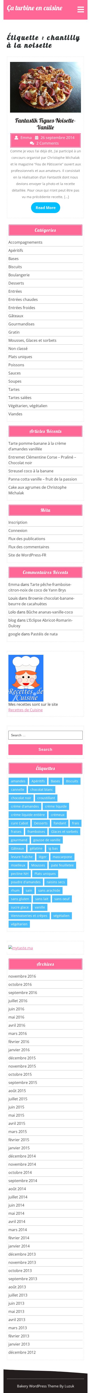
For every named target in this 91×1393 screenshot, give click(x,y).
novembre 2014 (22, 1164)
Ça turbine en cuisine (34, 7)
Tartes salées (20, 397)
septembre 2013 (22, 1278)
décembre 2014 (22, 1156)
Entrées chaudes (23, 299)
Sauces (14, 373)
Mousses (38, 865)
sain (29, 890)
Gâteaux (15, 315)
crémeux (57, 814)
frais (75, 823)
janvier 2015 (19, 1148)
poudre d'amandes (26, 882)
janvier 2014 (19, 1246)
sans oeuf (62, 899)
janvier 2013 (19, 1344)
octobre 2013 (20, 1270)
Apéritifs (15, 250)
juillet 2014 (17, 1197)
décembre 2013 (22, 1254)
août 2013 (17, 1287)
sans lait (41, 899)
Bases (13, 258)
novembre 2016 (22, 976)
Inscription (17, 522)
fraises (16, 831)
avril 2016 (16, 1025)
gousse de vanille (46, 840)
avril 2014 (16, 1221)
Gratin (14, 332)
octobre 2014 (20, 1172)
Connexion (17, 530)
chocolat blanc (41, 789)
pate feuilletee (62, 865)
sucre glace (20, 907)
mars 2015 (17, 1131)
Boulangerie (19, 275)
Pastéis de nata (44, 634)
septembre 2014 (22, 1180)
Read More (46, 207)
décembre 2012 (22, 1352)
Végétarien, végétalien (27, 405)
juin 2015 (16, 1107)
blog (12, 620)
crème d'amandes (25, 806)
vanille (40, 907)
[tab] (80, 9)
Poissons (16, 364)
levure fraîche (22, 857)
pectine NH (19, 873)
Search (45, 750)
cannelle (17, 789)
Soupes (14, 381)
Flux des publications (26, 538)
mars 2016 (17, 1033)
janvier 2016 (19, 1049)
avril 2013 (16, 1319)
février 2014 (18, 1237)
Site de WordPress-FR (27, 555)
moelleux (18, 865)
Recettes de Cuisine (25, 710)
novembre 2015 (22, 1066)
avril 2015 (16, 1123)
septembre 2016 (22, 992)
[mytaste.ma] (20, 947)
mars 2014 (17, 1229)
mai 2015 (16, 1115)
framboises (36, 831)
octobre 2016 (20, 984)
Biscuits (15, 266)
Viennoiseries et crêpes (29, 915)
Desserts (16, 283)
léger (43, 857)
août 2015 (17, 1090)
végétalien (61, 915)
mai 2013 (16, 1311)
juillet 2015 (17, 1098)
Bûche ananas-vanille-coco (49, 612)
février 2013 (18, 1336)
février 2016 (18, 1041)
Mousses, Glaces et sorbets (32, 340)
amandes (18, 781)
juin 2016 (16, 1009)
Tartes (14, 389)
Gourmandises (21, 324)
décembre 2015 (22, 1058)
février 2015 (18, 1139)
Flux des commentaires (28, 546)
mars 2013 (17, 1327)
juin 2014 (16, 1205)
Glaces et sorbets (64, 831)
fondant (60, 823)
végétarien (19, 924)
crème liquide (56, 806)
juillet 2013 (17, 1295)
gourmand (19, 840)
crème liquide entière (28, 814)
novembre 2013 (22, 1262)
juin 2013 (16, 1303)
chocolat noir (21, 798)
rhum (15, 890)
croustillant (46, 798)
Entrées (15, 291)
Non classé (18, 348)
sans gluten (20, 899)
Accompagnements (25, 242)
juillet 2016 (17, 1000)
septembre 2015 (22, 1082)
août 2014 (17, 1188)
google (14, 634)
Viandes (15, 414)
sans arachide (49, 890)
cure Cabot (19, 823)
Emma (14, 584)
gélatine (36, 848)
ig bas (53, 848)
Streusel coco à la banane (30, 471)
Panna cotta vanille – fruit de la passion (42, 479)
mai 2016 (16, 1017)
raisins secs (56, 882)
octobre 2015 (20, 1074)
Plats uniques (20, 356)
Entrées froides (21, 307)
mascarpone (62, 857)
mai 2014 (16, 1213)
